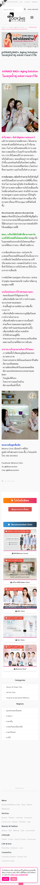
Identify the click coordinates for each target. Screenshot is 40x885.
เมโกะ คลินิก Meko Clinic (21, 582)
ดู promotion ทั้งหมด (20, 509)
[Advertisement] (20, 766)
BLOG (21, 2)
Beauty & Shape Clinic (14, 687)
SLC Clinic (21, 640)
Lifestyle (19, 817)
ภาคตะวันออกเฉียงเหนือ (14, 727)
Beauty (4, 817)
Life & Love (6, 822)
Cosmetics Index (8, 861)
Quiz (29, 822)
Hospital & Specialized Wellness (18, 698)
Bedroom (14, 848)
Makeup (16, 830)
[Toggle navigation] (31, 17)
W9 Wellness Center (21, 553)
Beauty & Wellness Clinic (11, 804)
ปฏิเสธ (14, 879)
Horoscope (31, 839)
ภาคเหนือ (9, 721)
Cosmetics (28, 817)
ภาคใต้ (8, 737)
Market (29, 804)
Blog (23, 804)
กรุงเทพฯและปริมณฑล (13, 710)
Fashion (11, 817)
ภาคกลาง (9, 716)
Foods (10, 839)
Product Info (22, 856)
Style (22, 830)
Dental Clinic (11, 692)
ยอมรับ (5, 879)
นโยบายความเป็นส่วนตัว (19, 875)
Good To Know (20, 839)
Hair (10, 830)
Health (4, 839)
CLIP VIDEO (27, 2)
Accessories (30, 830)
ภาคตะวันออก (11, 732)
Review (15, 822)
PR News (22, 822)
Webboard (6, 809)
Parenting (5, 848)
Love (21, 848)
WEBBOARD (34, 2)
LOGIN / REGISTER (33, 9)
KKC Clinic (21, 611)
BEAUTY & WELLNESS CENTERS (10, 2)
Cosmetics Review (9, 856)
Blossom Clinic (21, 669)
